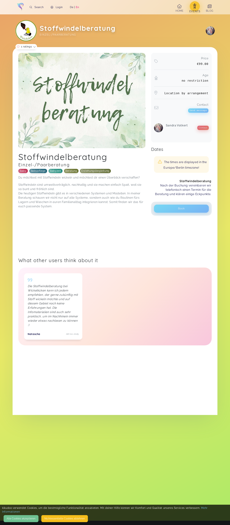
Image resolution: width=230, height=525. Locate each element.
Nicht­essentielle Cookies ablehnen (64, 518)
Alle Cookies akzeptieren (21, 518)
